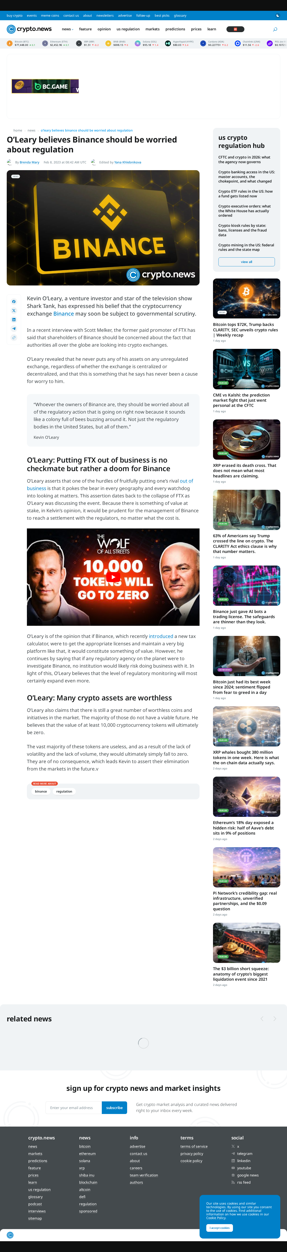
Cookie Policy (191, 1160)
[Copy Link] (14, 337)
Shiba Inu (86, 1175)
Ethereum (87, 1153)
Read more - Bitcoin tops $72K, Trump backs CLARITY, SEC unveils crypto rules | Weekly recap (246, 298)
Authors (136, 1182)
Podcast (35, 1203)
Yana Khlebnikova (127, 162)
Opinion (104, 29)
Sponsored (88, 1211)
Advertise (125, 15)
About (87, 15)
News (66, 29)
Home (17, 130)
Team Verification (144, 1175)
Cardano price (214, 43)
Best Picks (162, 15)
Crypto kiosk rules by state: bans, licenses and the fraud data (242, 230)
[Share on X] (14, 310)
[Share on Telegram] (14, 328)
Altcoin (84, 1189)
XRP (82, 1167)
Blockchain (88, 1182)
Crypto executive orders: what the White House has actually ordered (244, 211)
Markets (153, 29)
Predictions (175, 29)
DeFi (82, 1196)
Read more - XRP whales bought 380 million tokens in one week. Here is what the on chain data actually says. (246, 726)
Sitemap (35, 1218)
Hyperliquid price (179, 43)
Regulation (64, 791)
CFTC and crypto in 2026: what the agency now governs (244, 159)
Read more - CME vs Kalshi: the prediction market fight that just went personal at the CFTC (246, 369)
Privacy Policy (191, 1153)
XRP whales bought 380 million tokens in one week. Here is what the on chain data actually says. (246, 757)
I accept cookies (220, 1228)
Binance (63, 313)
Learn (211, 29)
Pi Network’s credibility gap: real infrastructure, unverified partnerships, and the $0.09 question (245, 900)
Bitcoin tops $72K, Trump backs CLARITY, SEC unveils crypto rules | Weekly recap (245, 330)
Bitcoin (85, 1146)
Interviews (37, 1211)
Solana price (146, 43)
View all (246, 262)
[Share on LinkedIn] (14, 319)
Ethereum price (55, 43)
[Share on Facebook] (14, 301)
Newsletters (105, 15)
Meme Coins (50, 15)
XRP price (87, 43)
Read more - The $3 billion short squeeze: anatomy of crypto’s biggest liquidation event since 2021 (246, 943)
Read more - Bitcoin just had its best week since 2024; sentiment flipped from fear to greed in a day (246, 656)
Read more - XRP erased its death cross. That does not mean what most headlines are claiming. (246, 439)
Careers (136, 1167)
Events (32, 15)
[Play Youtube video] (113, 577)
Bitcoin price (21, 43)
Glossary (180, 15)
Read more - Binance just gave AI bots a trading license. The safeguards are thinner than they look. (246, 586)
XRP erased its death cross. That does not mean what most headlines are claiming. (244, 471)
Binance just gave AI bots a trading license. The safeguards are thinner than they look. (244, 617)
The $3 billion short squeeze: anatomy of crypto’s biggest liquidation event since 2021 (241, 974)
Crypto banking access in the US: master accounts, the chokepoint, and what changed (246, 176)
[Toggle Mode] (277, 15)
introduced (161, 636)
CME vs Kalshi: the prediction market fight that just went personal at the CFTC (241, 400)
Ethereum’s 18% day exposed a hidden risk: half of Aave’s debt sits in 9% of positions (243, 828)
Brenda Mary (29, 162)
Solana (84, 1160)
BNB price (116, 43)
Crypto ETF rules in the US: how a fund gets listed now (245, 193)
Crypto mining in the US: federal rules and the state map (246, 247)
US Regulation (128, 29)
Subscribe (114, 1107)
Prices (196, 29)
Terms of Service (193, 1146)
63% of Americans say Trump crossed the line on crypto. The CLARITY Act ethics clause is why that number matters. (245, 543)
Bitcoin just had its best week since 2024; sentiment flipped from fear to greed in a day (242, 687)
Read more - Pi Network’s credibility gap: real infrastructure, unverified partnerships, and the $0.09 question (246, 867)
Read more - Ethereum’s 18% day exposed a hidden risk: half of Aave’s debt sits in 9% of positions (246, 797)
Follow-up (143, 15)
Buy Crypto (14, 15)
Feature (85, 29)
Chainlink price (247, 43)
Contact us (71, 15)
